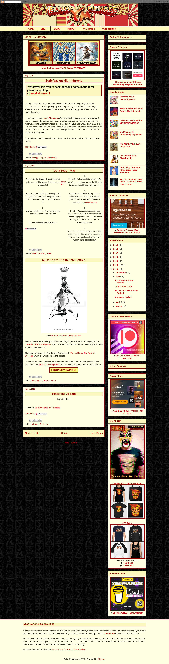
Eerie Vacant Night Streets (63, 80)
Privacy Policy (78, 649)
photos (35, 424)
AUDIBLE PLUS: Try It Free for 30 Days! (128, 412)
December (121, 272)
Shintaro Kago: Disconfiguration (128, 98)
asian (35, 253)
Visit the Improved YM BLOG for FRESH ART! (64, 68)
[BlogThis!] (33, 154)
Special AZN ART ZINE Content (128, 613)
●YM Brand (89, 29)
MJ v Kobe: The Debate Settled (64, 260)
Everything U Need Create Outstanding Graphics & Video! (127, 83)
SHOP (44, 29)
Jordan (46, 381)
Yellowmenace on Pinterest (47, 408)
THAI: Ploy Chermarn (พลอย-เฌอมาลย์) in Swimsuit (130, 170)
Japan (43, 157)
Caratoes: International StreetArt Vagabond (131, 121)
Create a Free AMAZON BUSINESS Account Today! (127, 231)
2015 (115, 261)
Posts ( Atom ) (70, 442)
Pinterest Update (64, 393)
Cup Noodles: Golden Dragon (127, 483)
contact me (109, 633)
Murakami (52, 157)
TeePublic (128, 563)
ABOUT (72, 29)
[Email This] (30, 154)
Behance (64, 336)
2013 (115, 269)
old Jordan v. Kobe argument (38, 344)
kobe (53, 381)
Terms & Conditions (61, 649)
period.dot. (30, 147)
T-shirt (42, 253)
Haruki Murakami (39, 93)
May (118, 277)
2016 (115, 257)
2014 (115, 265)
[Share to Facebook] (38, 154)
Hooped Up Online (75, 336)
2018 (115, 249)
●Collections (109, 29)
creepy (35, 157)
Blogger (101, 659)
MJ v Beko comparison (50, 364)
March (119, 306)
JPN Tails (127, 523)
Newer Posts (32, 433)
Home (64, 433)
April (118, 302)
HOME (30, 29)
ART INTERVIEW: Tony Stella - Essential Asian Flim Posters (131, 181)
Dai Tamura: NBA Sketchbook (128, 157)
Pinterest (44, 424)
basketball (37, 381)
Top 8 (48, 253)
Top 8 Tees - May (64, 170)
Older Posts (96, 433)
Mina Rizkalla (54, 336)
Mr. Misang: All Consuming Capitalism (131, 133)
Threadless (128, 565)
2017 (115, 253)
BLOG (57, 29)
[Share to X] (35, 154)
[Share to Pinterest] (41, 154)
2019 (115, 245)
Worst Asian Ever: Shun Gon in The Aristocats (131, 109)
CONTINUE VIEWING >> (64, 370)
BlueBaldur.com (90, 202)
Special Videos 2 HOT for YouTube (128, 357)
